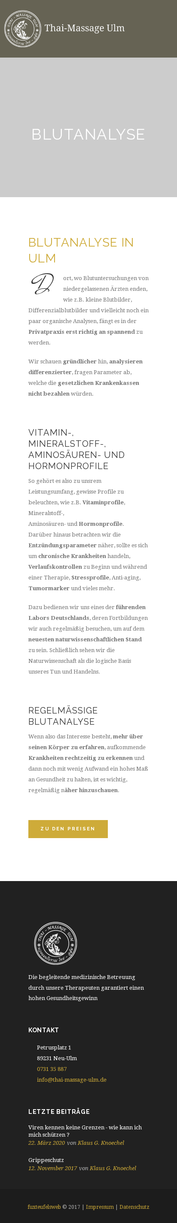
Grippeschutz (46, 1160)
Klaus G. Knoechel (101, 1143)
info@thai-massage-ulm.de (72, 1080)
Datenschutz (134, 1207)
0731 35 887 (52, 1069)
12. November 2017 (52, 1168)
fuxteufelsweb (44, 1207)
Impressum (100, 1207)
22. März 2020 (46, 1143)
